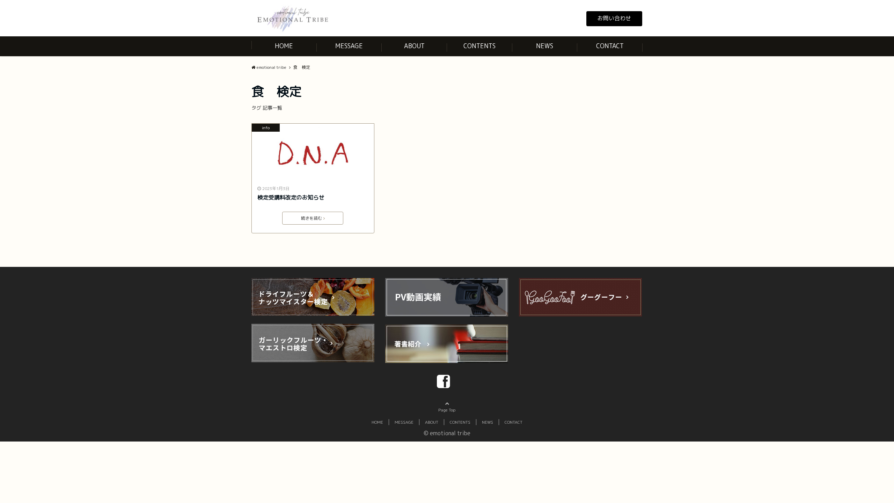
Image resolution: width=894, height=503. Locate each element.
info (266, 128)
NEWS (544, 46)
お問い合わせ (614, 18)
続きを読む (311, 218)
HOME (284, 46)
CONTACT (610, 46)
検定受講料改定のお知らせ (290, 197)
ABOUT (414, 46)
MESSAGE (349, 46)
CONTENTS (479, 46)
